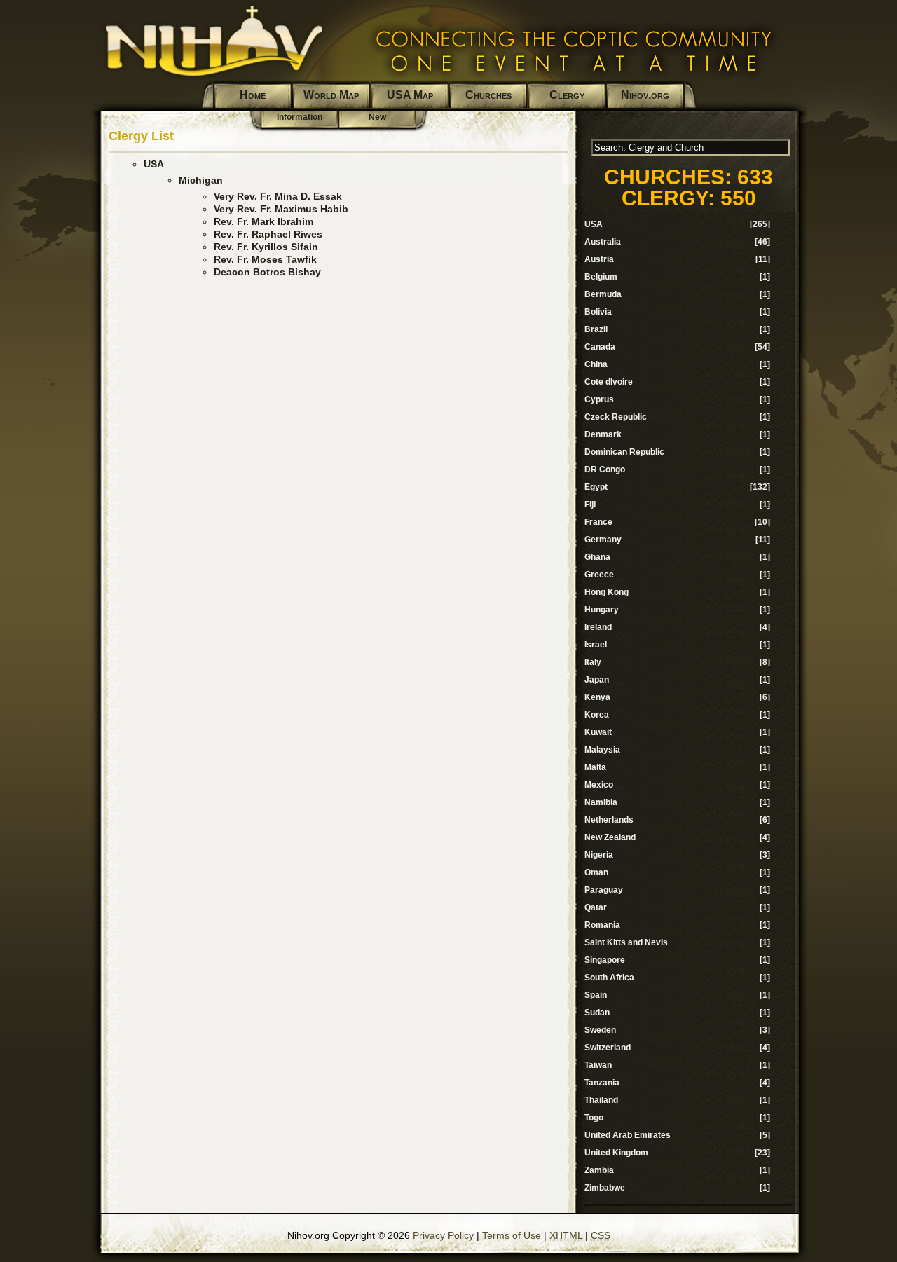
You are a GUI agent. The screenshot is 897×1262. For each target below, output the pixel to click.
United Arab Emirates (627, 1135)
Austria (599, 259)
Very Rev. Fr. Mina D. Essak (278, 196)
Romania (602, 925)
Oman (596, 872)
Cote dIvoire (608, 382)
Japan (596, 680)
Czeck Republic (615, 417)
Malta (595, 767)
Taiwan (598, 1065)
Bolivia (598, 312)
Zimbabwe (604, 1188)
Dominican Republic (624, 452)
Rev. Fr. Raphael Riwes (268, 234)
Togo (593, 1118)
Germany (603, 539)
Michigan (201, 180)
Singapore (604, 960)
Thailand (601, 1100)
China (596, 364)
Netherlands (609, 820)
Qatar (595, 907)
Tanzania (601, 1083)
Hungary (601, 610)
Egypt (596, 487)
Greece (599, 574)
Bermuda (603, 294)
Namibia (600, 802)
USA (154, 164)
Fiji (590, 504)
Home (253, 95)
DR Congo (604, 469)
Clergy (566, 95)
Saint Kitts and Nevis (626, 942)
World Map (331, 95)
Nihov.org (645, 95)
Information (299, 117)
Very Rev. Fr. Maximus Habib (281, 208)
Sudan (597, 1012)
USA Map (410, 95)
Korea (596, 715)
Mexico (598, 785)
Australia (602, 242)
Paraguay (603, 890)
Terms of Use (511, 1235)
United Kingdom (616, 1153)
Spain (595, 995)
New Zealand (610, 837)
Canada (599, 347)
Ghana (597, 557)
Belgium (600, 277)
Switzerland (607, 1047)
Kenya (597, 697)
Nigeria (598, 855)
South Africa (609, 977)
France (598, 522)
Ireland (598, 627)
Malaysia (602, 750)
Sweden (600, 1030)
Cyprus (599, 399)
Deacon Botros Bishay (267, 271)
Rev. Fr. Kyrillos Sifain (266, 246)
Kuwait (598, 732)
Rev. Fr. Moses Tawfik (265, 259)
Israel (595, 645)
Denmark (603, 434)
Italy (592, 662)
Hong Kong (606, 592)
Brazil (596, 329)
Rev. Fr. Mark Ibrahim (263, 221)
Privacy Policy (443, 1235)
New (377, 117)
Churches (488, 95)
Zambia (599, 1170)
